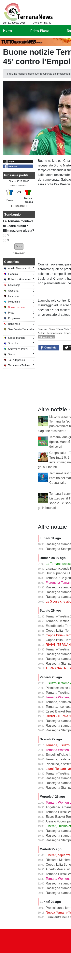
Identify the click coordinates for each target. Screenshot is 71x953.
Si (8, 235)
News (52, 329)
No (8, 240)
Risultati (19, 253)
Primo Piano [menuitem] (39, 30)
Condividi (50, 347)
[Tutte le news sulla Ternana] (28, 12)
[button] (18, 246)
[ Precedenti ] (19, 205)
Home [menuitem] (7, 30)
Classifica (11, 261)
